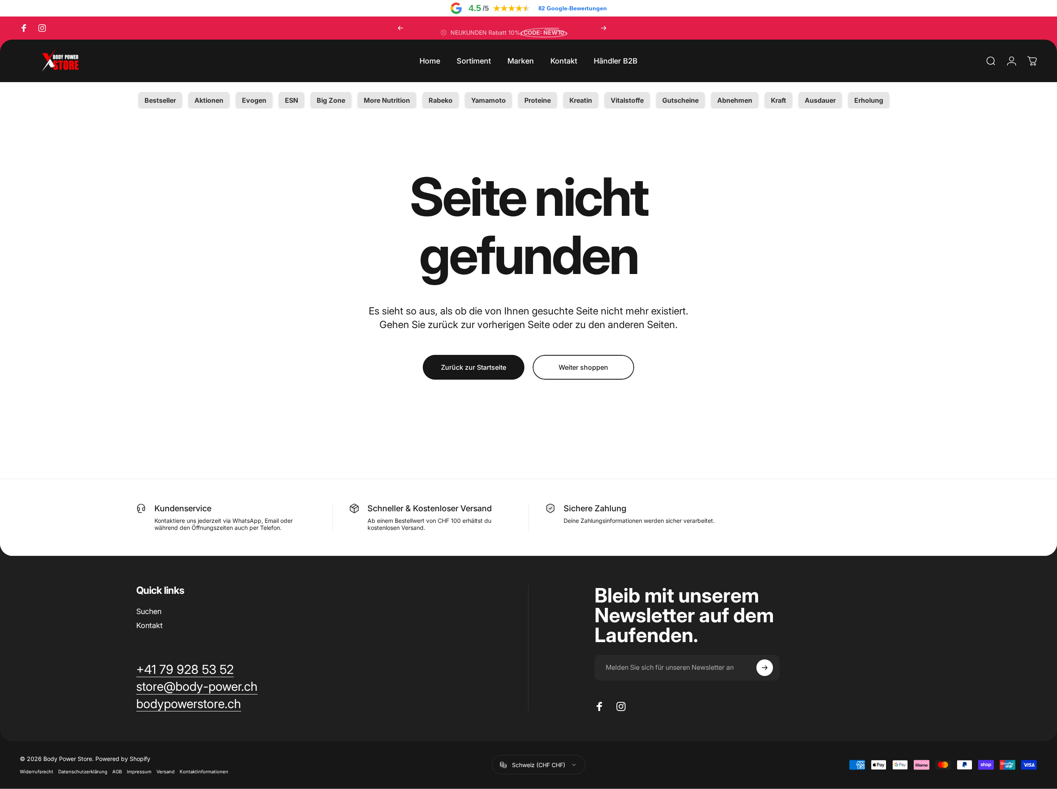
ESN (291, 100)
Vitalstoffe (627, 100)
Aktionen (208, 100)
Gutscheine (680, 100)
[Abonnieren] (764, 667)
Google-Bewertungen (572, 8)
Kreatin (580, 100)
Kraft (778, 100)
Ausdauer (820, 100)
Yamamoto (488, 100)
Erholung (868, 100)
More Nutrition (387, 100)
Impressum (139, 772)
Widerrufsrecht (36, 772)
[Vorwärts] (604, 28)
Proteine (537, 100)
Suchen (148, 611)
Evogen (254, 100)
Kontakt (149, 625)
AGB (117, 772)
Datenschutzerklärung (82, 772)
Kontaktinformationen (204, 772)
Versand (165, 772)
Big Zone (331, 100)
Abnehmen (734, 100)
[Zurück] (400, 28)
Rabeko (441, 100)
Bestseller (160, 100)
